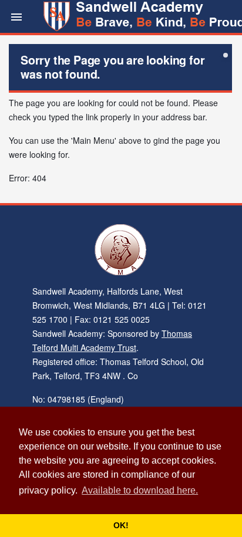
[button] (16, 16)
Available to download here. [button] (140, 490)
